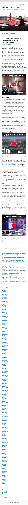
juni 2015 (4, 448)
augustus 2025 (5, 304)
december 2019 (5, 387)
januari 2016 (4, 441)
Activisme (18, 242)
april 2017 (4, 426)
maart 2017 (4, 427)
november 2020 (5, 372)
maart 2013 (4, 482)
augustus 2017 (5, 420)
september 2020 (5, 375)
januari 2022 (4, 357)
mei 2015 (4, 449)
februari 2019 (4, 400)
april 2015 (4, 450)
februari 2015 (4, 453)
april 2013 (4, 480)
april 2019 (4, 397)
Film (21, 242)
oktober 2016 (4, 430)
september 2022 (5, 347)
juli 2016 (4, 434)
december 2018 (5, 402)
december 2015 (5, 442)
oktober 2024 (4, 317)
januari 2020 (4, 386)
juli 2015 (4, 446)
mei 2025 (4, 308)
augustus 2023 (5, 334)
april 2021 (4, 367)
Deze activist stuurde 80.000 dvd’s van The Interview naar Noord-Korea (11, 40)
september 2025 (5, 302)
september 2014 (5, 460)
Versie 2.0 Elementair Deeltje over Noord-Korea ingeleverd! (14, 253)
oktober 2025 (4, 301)
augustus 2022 (5, 349)
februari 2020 (4, 384)
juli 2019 (4, 393)
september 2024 (5, 319)
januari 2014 (4, 469)
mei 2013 (4, 479)
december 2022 (5, 343)
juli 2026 (4, 289)
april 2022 (4, 353)
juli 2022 (4, 350)
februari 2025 (4, 312)
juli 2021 (4, 363)
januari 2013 (4, 485)
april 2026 (4, 293)
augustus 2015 (5, 445)
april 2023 (4, 338)
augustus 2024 (5, 320)
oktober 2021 (4, 360)
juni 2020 (4, 379)
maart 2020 (4, 383)
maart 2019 (4, 398)
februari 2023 (4, 341)
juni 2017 (4, 423)
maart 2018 (4, 412)
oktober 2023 (4, 331)
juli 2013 (4, 476)
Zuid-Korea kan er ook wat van (9, 282)
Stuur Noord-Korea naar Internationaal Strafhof (12, 278)
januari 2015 (4, 454)
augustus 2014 (5, 461)
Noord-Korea (4, 492)
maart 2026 (4, 294)
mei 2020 (4, 380)
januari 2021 (4, 369)
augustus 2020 (5, 376)
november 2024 (5, 316)
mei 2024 (4, 324)
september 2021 (5, 361)
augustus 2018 (5, 405)
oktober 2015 (4, 443)
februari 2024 (4, 327)
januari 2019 (4, 401)
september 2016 (5, 431)
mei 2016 (4, 437)
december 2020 (5, 371)
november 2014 (5, 457)
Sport (3, 493)
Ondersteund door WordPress (14, 502)
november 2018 (5, 404)
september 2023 (5, 332)
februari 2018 (4, 413)
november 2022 (5, 345)
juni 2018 (4, 408)
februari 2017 (4, 428)
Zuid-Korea (12, 244)
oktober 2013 (4, 472)
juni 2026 (4, 290)
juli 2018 (4, 406)
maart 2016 (4, 438)
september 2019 (5, 390)
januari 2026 (4, 297)
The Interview (7, 244)
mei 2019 (4, 395)
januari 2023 (4, 342)
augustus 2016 (5, 432)
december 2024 (5, 315)
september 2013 (5, 474)
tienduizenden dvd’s (16, 53)
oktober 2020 (4, 374)
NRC (10, 240)
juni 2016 (4, 435)
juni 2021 (4, 364)
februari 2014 (4, 468)
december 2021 (5, 358)
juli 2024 (4, 321)
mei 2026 (4, 291)
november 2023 (5, 330)
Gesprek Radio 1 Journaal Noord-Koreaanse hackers (12, 260)
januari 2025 (4, 313)
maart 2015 (4, 452)
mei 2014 (4, 465)
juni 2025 (4, 306)
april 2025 (4, 309)
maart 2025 (4, 311)
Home (3, 27)
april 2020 (4, 382)
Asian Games (4, 489)
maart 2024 (4, 326)
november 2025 (5, 300)
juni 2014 (4, 464)
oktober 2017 (4, 417)
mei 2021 (4, 365)
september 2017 (5, 419)
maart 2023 (4, 339)
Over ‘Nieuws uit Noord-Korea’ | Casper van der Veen (11, 29)
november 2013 (5, 471)
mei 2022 (4, 352)
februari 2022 (4, 356)
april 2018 (4, 411)
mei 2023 (4, 337)
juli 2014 (4, 463)
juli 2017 (4, 421)
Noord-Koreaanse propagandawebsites (11, 100)
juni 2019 (4, 394)
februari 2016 (4, 439)
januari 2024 (4, 328)
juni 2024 (4, 323)
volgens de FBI (18, 191)
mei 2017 (4, 424)
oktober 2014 (4, 458)
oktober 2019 (4, 389)
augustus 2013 (5, 475)
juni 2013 (4, 478)
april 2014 (4, 467)
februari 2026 (4, 295)
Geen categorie (9, 242)
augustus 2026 (5, 287)
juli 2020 (4, 378)
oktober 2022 (4, 346)
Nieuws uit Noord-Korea (11, 7)
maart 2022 (4, 354)
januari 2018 (4, 415)
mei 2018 (4, 409)
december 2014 (5, 456)
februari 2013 (4, 483)
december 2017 (5, 416)
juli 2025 (4, 305)
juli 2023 (4, 335)
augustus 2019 (5, 391)
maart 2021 (4, 368)
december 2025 (5, 298)
